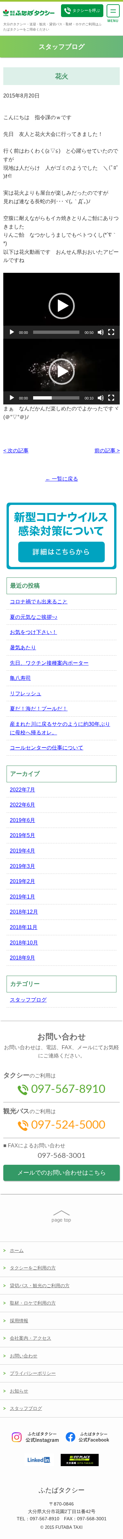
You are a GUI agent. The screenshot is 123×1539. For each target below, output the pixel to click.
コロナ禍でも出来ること (39, 601)
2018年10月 (24, 942)
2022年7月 (22, 789)
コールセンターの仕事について (46, 747)
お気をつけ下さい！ (33, 632)
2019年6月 (22, 820)
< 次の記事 (16, 450)
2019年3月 (22, 866)
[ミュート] (100, 332)
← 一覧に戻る (61, 479)
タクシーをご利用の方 (33, 1267)
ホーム (17, 1250)
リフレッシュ (25, 693)
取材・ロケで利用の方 (33, 1303)
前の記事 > (107, 450)
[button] (62, 306)
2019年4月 (22, 851)
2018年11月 (23, 927)
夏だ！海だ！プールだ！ (39, 708)
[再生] (12, 332)
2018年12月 (24, 912)
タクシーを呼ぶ (86, 10)
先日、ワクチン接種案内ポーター (49, 663)
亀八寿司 (20, 678)
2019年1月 (22, 897)
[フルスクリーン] (111, 332)
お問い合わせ (23, 1355)
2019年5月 (22, 835)
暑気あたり (23, 647)
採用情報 (19, 1320)
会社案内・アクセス (30, 1338)
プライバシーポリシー (33, 1373)
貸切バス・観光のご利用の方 (40, 1285)
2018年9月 (22, 958)
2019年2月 (22, 881)
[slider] (56, 332)
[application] (61, 306)
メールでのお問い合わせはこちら (61, 1172)
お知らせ (19, 1391)
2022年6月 (22, 805)
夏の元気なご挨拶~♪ (33, 617)
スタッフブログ (28, 1000)
